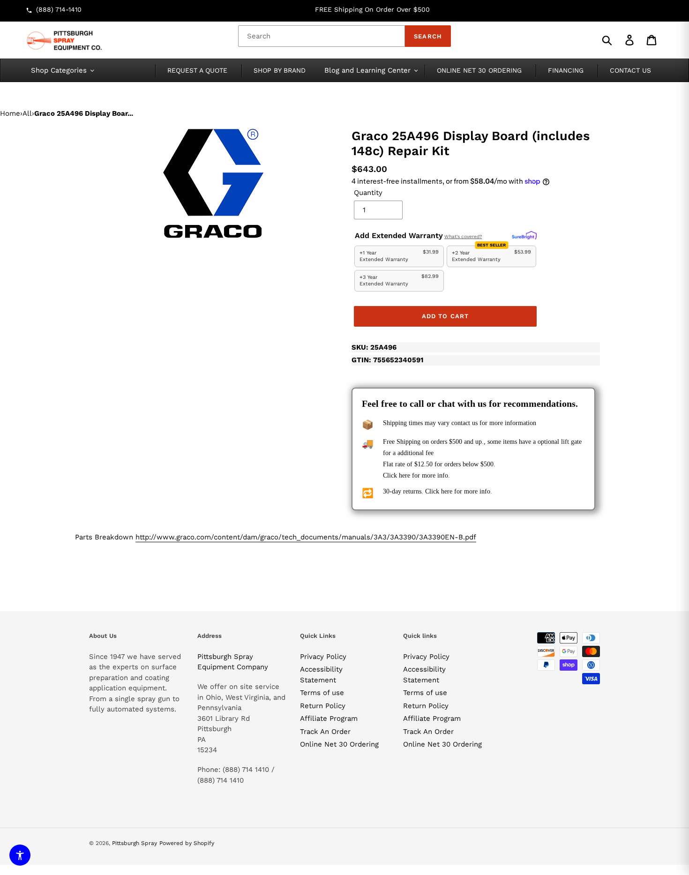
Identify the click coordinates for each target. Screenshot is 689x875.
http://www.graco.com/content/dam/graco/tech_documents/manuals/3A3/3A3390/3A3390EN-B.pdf (305, 537)
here (404, 475)
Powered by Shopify (186, 843)
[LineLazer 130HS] (213, 183)
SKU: (374, 347)
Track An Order (325, 731)
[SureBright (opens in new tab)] (524, 235)
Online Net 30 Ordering (339, 744)
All (27, 113)
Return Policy (322, 706)
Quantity (368, 192)
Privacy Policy (323, 656)
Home (10, 113)
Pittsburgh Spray (134, 843)
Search (428, 36)
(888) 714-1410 (59, 9)
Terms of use (322, 692)
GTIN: (387, 360)
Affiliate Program (329, 718)
